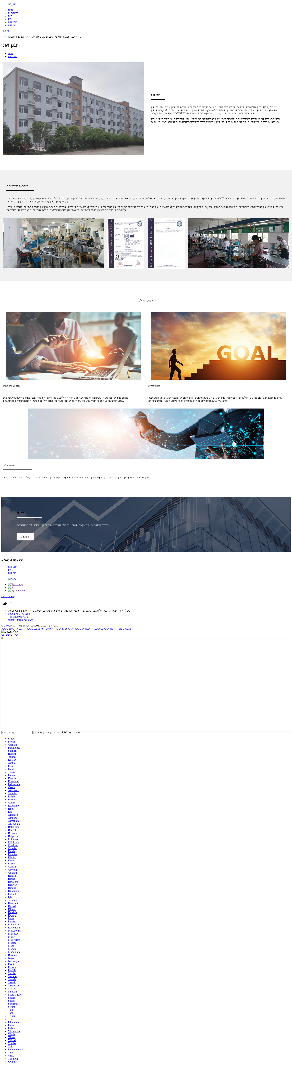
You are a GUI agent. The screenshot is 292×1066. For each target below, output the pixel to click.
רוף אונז (12, 25)
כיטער (77, 628)
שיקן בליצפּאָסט (9, 634)
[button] (25, 536)
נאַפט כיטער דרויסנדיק (119, 628)
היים (10, 9)
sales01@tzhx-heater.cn (20, 619)
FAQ (11, 19)
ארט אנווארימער (64, 628)
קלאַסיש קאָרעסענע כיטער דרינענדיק (35, 628)
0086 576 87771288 (19, 613)
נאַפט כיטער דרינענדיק (94, 628)
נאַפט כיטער (7, 628)
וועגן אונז (12, 22)
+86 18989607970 (18, 616)
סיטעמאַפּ (9, 625)
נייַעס (10, 16)
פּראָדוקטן (13, 13)
